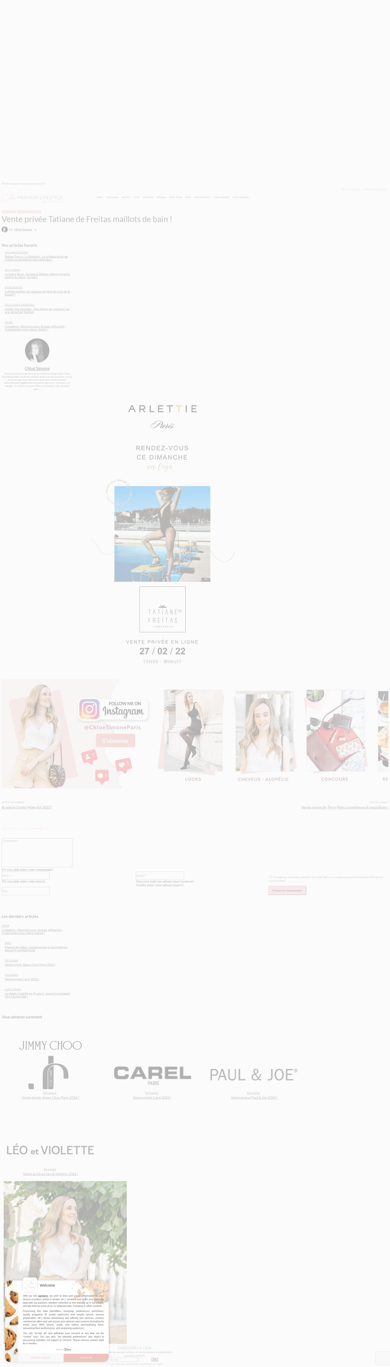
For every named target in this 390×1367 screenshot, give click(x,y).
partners (43, 1295)
